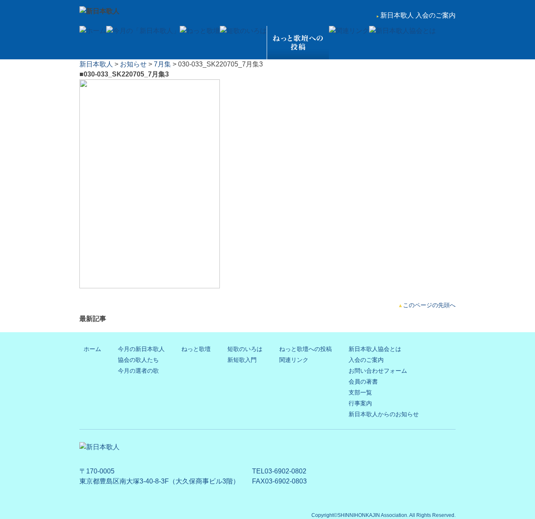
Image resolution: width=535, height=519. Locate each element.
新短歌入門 (242, 359)
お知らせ (133, 64)
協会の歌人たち (138, 359)
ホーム (92, 349)
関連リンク (293, 359)
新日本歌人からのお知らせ (384, 414)
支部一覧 (360, 392)
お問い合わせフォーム (378, 370)
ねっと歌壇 (196, 349)
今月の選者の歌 (138, 370)
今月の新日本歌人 (141, 349)
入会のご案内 (366, 359)
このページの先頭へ (429, 305)
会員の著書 (363, 381)
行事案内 (360, 403)
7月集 (162, 64)
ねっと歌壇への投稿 (305, 349)
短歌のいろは (244, 349)
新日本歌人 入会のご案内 (418, 15)
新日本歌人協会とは (375, 349)
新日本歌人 (96, 64)
